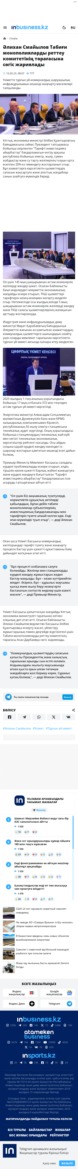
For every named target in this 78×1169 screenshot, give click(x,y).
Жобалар (62, 1130)
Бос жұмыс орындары (28, 1135)
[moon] (64, 27)
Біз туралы (17, 1130)
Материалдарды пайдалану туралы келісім (39, 1119)
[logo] (34, 27)
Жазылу (67, 1163)
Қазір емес (49, 1163)
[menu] (5, 27)
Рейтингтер (59, 1135)
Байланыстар (40, 1130)
